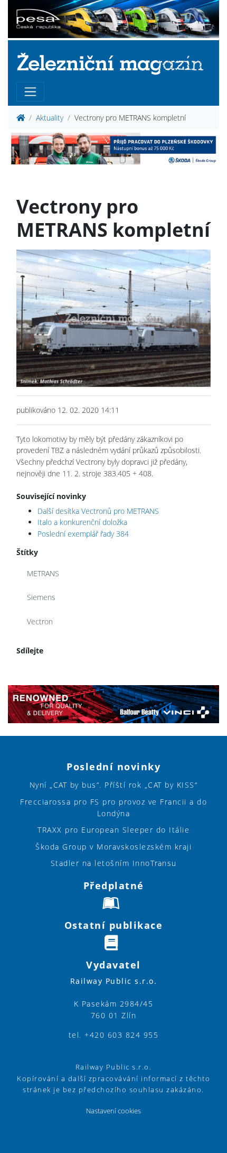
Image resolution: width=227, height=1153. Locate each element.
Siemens (41, 597)
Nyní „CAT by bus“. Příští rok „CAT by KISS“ (114, 785)
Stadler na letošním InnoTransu (114, 863)
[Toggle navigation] (30, 92)
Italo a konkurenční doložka (82, 522)
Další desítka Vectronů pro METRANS (98, 511)
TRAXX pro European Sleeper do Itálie (113, 830)
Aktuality (49, 118)
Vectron (40, 621)
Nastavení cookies (113, 1110)
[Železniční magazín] (113, 63)
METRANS (43, 573)
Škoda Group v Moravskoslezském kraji (113, 847)
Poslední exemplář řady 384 (83, 534)
